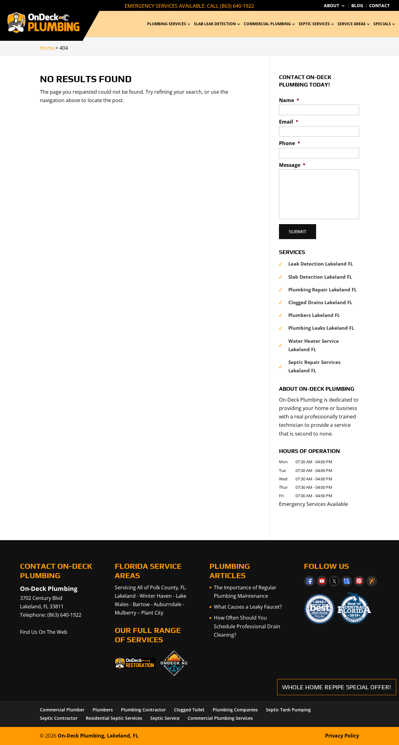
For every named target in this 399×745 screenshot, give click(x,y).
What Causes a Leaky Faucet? (248, 606)
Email (288, 122)
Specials (382, 24)
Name (289, 100)
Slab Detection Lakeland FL (320, 277)
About (331, 5)
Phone (289, 143)
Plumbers (103, 710)
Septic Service (165, 718)
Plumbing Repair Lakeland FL (322, 289)
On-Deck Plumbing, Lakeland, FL (98, 735)
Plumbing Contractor (143, 710)
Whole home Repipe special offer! (336, 687)
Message (292, 165)
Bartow (141, 604)
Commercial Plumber (62, 710)
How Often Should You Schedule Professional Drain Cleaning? (247, 626)
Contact (379, 5)
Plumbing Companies (235, 710)
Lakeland (125, 595)
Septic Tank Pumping (288, 710)
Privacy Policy (342, 735)
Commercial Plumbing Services (220, 718)
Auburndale (167, 604)
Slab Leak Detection (215, 24)
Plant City (152, 612)
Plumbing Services (166, 24)
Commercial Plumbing (267, 24)
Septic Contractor (59, 718)
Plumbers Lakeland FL (314, 315)
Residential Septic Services (114, 718)
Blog (357, 5)
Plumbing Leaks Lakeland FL (321, 328)
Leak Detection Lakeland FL (320, 264)
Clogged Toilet (189, 710)
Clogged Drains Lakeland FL (320, 302)
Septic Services (314, 24)
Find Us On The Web (43, 632)
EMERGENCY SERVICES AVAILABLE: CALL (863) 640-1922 (189, 5)
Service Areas (352, 24)
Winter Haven (156, 595)
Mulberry (125, 612)
